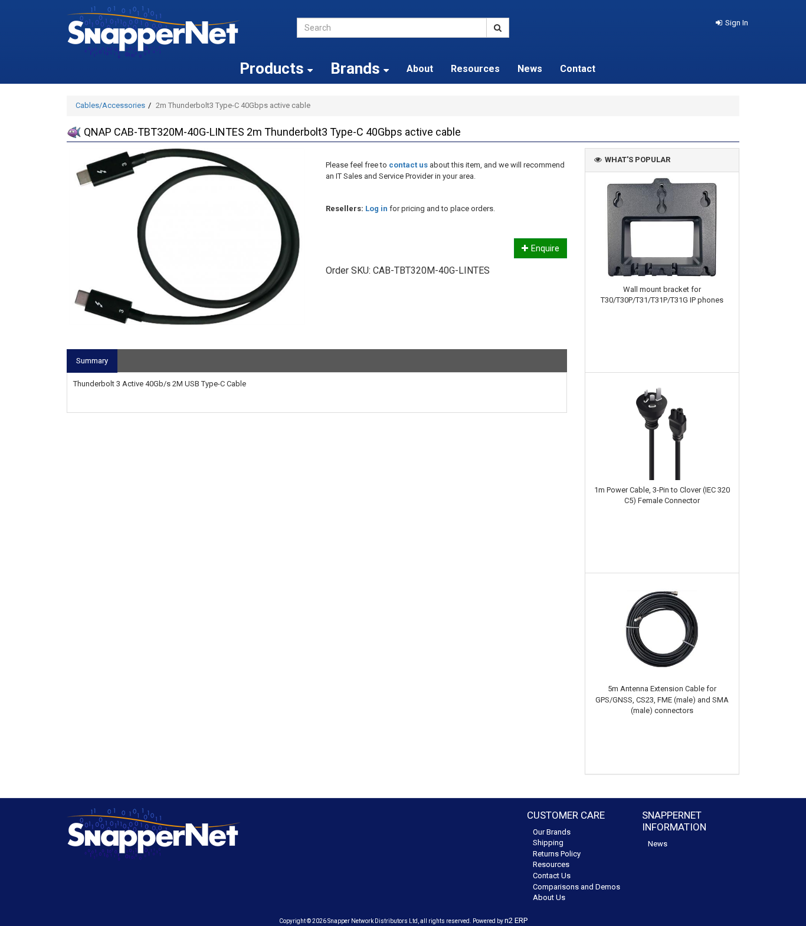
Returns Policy (557, 853)
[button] (732, 22)
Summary (92, 360)
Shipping (548, 842)
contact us (408, 164)
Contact (577, 68)
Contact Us (552, 875)
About (420, 68)
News (529, 68)
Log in (376, 208)
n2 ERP (515, 920)
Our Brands (552, 832)
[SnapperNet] (173, 32)
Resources (475, 68)
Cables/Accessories (110, 105)
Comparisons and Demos (576, 886)
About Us (549, 897)
